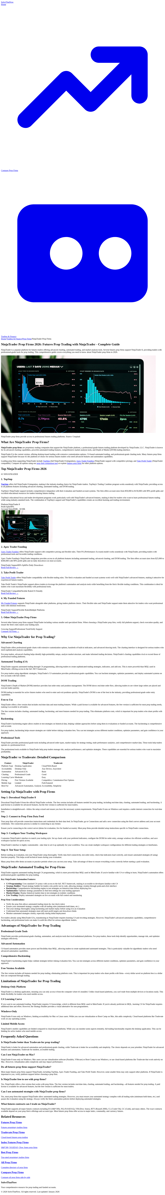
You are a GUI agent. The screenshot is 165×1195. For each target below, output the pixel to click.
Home (3, 4)
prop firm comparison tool (47, 463)
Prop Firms (26, 339)
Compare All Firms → (10, 631)
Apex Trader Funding (85, 461)
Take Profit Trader (144, 461)
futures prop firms (74, 463)
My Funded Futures (9, 603)
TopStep (46, 461)
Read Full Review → (9, 567)
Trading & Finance (14, 339)
